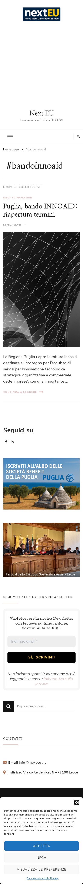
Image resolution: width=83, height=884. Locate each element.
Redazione (13, 224)
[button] (76, 802)
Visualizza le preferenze (41, 869)
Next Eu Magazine (17, 197)
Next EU (42, 113)
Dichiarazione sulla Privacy (43, 878)
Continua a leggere (20, 392)
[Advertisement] (41, 65)
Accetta (41, 846)
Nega (41, 858)
